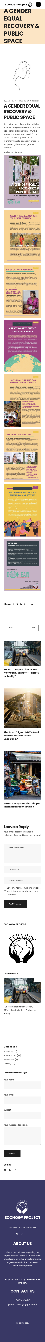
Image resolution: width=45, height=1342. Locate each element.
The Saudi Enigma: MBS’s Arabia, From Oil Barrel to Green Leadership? (22, 735)
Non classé (9, 1059)
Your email (9, 1094)
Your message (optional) (16, 1124)
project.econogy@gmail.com (22, 1304)
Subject (7, 1109)
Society (35, 101)
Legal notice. (22, 1322)
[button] (39, 980)
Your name (9, 1079)
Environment (10, 1055)
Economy (8, 1051)
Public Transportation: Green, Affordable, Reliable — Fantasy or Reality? (21, 673)
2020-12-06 (23, 101)
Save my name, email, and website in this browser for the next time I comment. (24, 891)
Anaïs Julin (11, 101)
